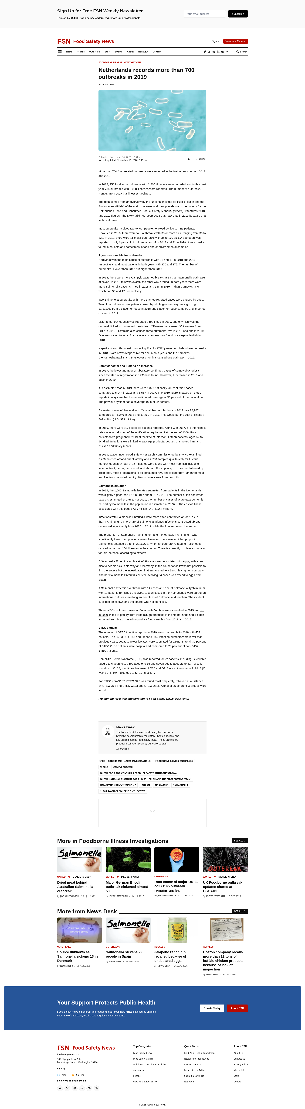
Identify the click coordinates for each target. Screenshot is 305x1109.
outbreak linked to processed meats (121, 326)
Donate (237, 1081)
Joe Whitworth (69, 896)
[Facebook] (204, 51)
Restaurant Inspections (196, 1058)
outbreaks (161, 876)
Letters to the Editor (194, 1070)
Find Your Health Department (199, 1052)
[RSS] (227, 51)
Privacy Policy (241, 1064)
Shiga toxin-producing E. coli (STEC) (122, 791)
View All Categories (143, 1081)
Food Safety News (156, 1104)
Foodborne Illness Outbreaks (174, 760)
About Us (238, 1052)
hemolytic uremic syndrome (118, 785)
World (104, 766)
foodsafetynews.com (68, 1054)
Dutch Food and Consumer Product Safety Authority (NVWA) (138, 773)
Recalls (159, 947)
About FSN (237, 1008)
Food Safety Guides (143, 1058)
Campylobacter (123, 766)
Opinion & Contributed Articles (149, 1064)
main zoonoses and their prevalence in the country (165, 206)
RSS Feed (189, 1081)
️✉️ (61, 1074)
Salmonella (180, 785)
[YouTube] (222, 51)
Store (236, 1075)
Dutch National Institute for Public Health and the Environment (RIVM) (145, 779)
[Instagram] (213, 51)
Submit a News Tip (194, 1075)
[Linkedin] (218, 51)
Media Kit (239, 1070)
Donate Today (212, 1008)
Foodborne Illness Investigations (119, 62)
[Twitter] (209, 51)
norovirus (161, 785)
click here (180, 698)
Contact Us (239, 1058)
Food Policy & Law (142, 1052)
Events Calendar (193, 1064)
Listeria (145, 785)
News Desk (108, 84)
